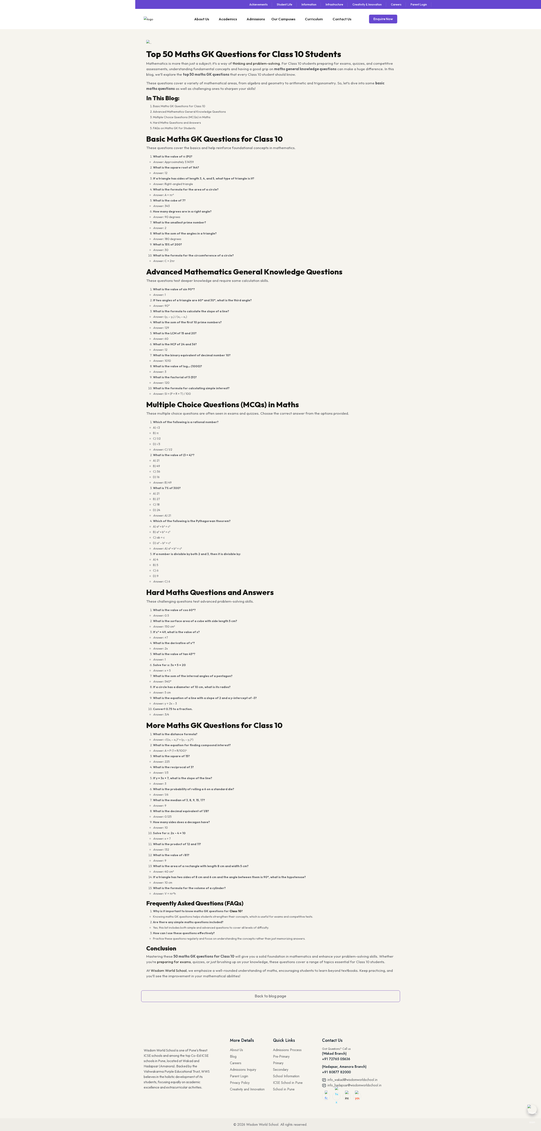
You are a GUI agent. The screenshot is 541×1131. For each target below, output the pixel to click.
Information (309, 4)
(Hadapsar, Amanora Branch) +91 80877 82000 (344, 1069)
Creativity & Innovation (367, 4)
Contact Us (342, 19)
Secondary (280, 1069)
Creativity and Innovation (247, 1089)
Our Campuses (283, 19)
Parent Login (419, 4)
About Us (201, 19)
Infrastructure (334, 4)
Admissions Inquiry (243, 1069)
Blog (233, 1056)
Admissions (256, 19)
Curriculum (314, 19)
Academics (228, 19)
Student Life (284, 4)
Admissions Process (287, 1049)
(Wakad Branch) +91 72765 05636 (336, 1056)
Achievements (258, 4)
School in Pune (284, 1089)
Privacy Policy (240, 1082)
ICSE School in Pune (288, 1082)
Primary (278, 1063)
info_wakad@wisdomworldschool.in (352, 1079)
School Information (286, 1076)
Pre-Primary (281, 1056)
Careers (396, 4)
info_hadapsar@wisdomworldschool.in (354, 1085)
